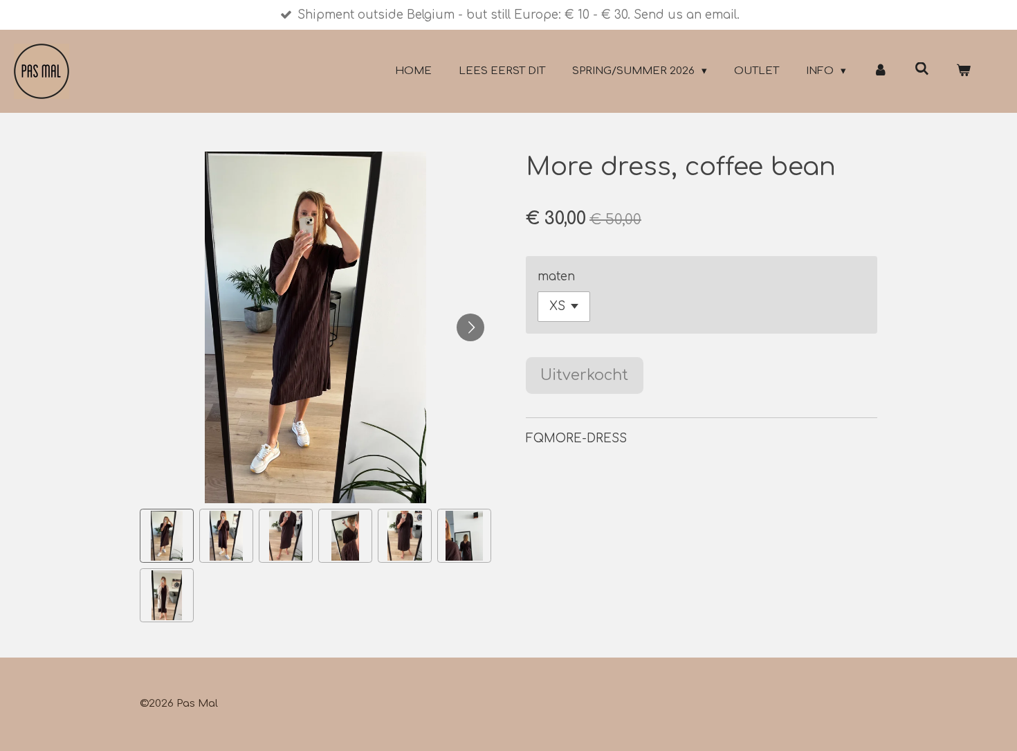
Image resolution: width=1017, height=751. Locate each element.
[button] (167, 536)
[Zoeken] (921, 69)
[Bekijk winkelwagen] (963, 71)
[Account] (880, 71)
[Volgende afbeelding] (470, 327)
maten (556, 276)
